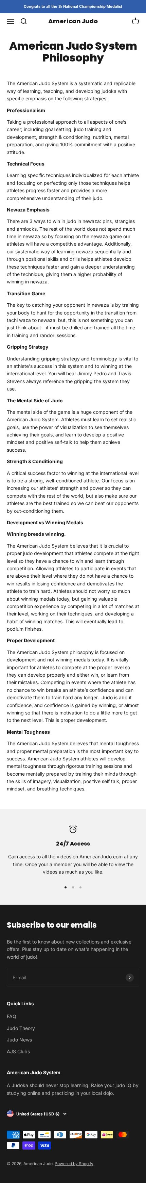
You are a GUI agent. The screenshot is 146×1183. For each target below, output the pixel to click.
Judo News (19, 1039)
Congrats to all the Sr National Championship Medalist (73, 6)
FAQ (11, 1016)
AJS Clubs (18, 1051)
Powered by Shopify (74, 1163)
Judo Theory (21, 1028)
